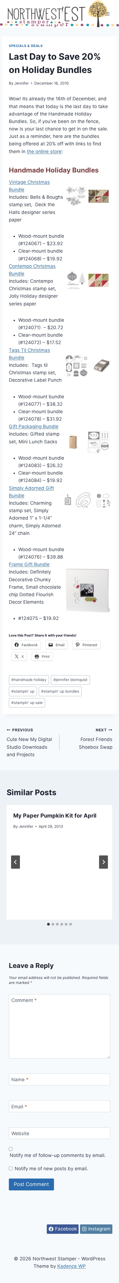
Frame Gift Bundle (29, 564)
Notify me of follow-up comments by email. (58, 1155)
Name (20, 1079)
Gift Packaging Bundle (33, 426)
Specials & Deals (26, 46)
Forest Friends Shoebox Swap (95, 739)
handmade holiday (28, 679)
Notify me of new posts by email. (51, 1168)
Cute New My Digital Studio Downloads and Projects (29, 742)
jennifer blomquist (70, 679)
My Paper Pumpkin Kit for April (54, 815)
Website (20, 1133)
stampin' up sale (27, 702)
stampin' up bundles (60, 691)
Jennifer (21, 83)
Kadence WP (71, 1266)
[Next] (103, 862)
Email (19, 1106)
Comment (24, 1000)
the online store (44, 151)
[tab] (48, 924)
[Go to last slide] (15, 862)
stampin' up (22, 691)
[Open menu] (107, 13)
